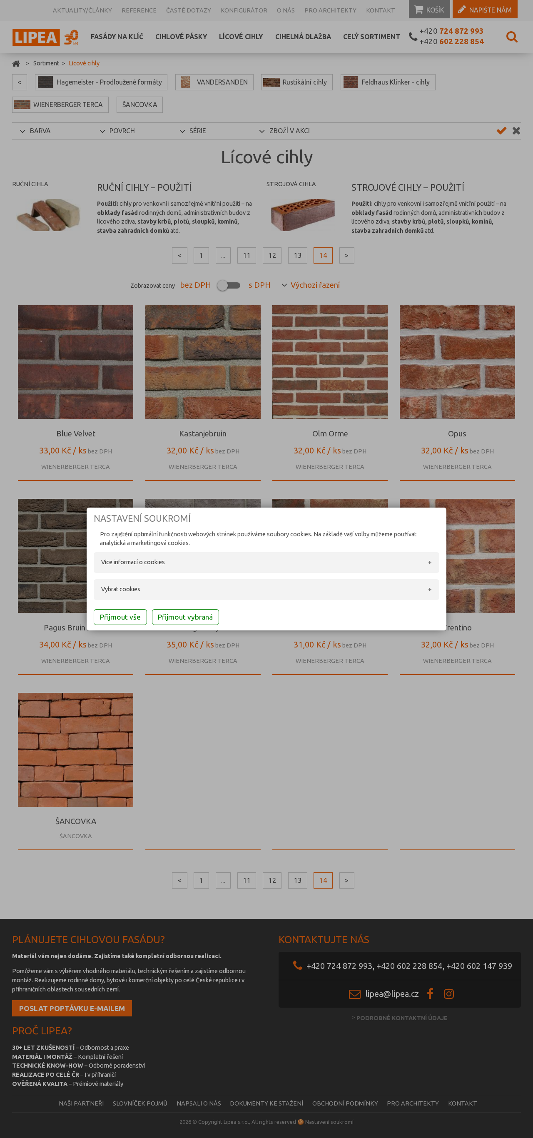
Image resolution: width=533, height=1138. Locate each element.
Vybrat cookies (120, 589)
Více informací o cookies (133, 562)
